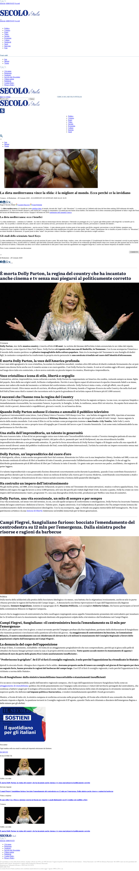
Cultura (6, 40)
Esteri (6, 32)
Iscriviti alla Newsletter (12, 77)
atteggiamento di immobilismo (14, 685)
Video (6, 34)
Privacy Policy (9, 85)
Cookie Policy (9, 83)
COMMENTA (134, 252)
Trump (6, 63)
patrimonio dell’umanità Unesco (61, 212)
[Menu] (1, 139)
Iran (5, 59)
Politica (6, 28)
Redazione (8, 73)
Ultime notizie (9, 79)
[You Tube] (3, 1)
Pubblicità (7, 81)
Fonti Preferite (37, 205)
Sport (6, 44)
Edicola (2, 3)
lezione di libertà (34, 510)
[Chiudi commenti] (1, 254)
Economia (7, 38)
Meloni (6, 61)
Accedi (17, 3)
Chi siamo (7, 71)
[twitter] (5, 1)
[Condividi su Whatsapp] (7, 203)
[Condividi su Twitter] (9, 203)
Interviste (7, 46)
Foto (5, 48)
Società (6, 36)
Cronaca (7, 30)
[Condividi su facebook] (1, 203)
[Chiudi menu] (1, 19)
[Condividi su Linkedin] (4, 203)
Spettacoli (7, 42)
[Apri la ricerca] (1, 137)
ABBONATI (10, 3)
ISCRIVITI (4, 752)
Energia (71, 130)
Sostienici (7, 75)
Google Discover (23, 205)
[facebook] (1, 1)
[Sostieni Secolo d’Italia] (23, 741)
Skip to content (5, 97)
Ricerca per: (4, 99)
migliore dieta (36, 208)
